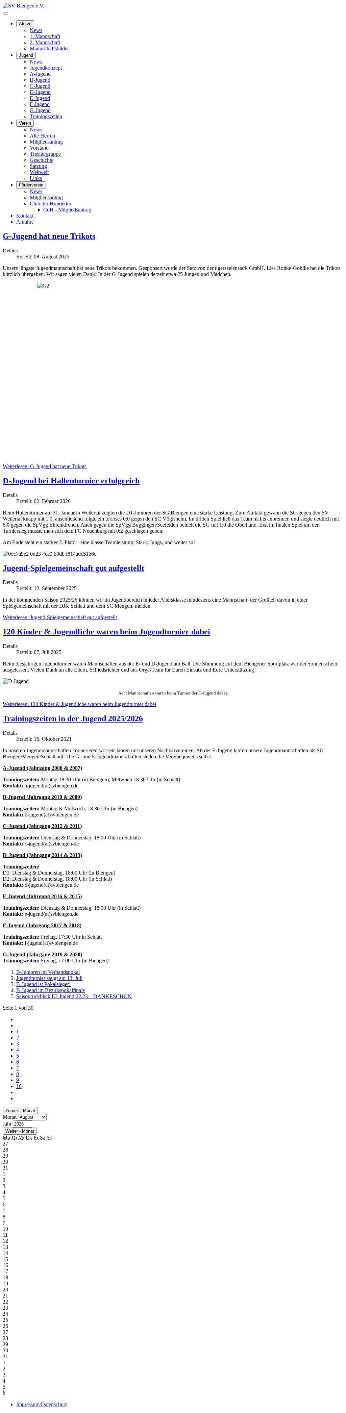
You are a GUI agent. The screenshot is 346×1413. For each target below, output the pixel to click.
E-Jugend (40, 98)
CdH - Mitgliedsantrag (67, 209)
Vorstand (39, 148)
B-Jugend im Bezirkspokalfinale (50, 990)
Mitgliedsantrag (46, 142)
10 (19, 1086)
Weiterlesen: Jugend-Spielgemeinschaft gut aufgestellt (60, 617)
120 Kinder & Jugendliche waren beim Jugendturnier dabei (106, 631)
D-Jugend (40, 92)
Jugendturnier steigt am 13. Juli (49, 978)
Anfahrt (24, 222)
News (36, 30)
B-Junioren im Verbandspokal (48, 972)
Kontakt (24, 216)
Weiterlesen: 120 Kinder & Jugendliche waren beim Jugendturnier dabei (79, 704)
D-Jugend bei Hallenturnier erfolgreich (71, 480)
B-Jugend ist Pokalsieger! (43, 984)
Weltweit (39, 172)
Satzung (38, 166)
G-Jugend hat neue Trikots (49, 236)
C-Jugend (40, 86)
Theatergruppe (45, 154)
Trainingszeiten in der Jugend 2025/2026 (73, 718)
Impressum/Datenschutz (41, 1404)
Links (36, 178)
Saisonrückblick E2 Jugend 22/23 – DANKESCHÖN (74, 996)
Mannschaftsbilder (49, 48)
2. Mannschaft (45, 42)
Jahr (7, 1124)
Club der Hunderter (50, 203)
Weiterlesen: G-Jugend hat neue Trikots (44, 466)
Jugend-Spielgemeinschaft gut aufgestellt (73, 568)
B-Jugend (40, 80)
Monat (10, 1117)
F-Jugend (40, 104)
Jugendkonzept (46, 68)
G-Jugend (40, 110)
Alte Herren (42, 135)
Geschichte (41, 160)
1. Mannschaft (45, 36)
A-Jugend (40, 74)
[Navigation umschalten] (5, 13)
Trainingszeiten (46, 116)
